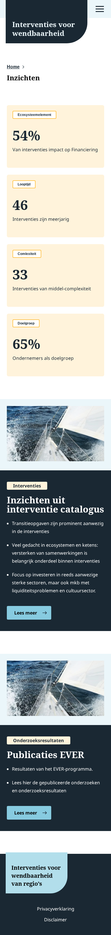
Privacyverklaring (55, 909)
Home (13, 66)
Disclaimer (55, 919)
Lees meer (25, 613)
